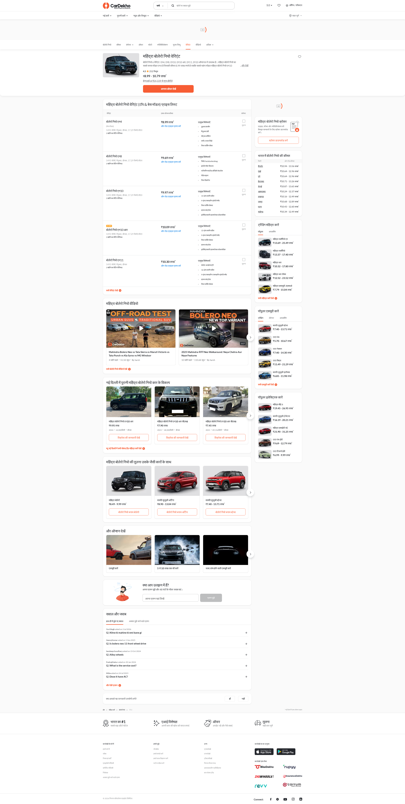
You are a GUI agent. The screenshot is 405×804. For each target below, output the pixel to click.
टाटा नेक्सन (277, 348)
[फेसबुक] (270, 799)
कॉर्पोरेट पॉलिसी (108, 768)
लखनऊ (261, 196)
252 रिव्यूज (153, 71)
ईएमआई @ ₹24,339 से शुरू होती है (157, 80)
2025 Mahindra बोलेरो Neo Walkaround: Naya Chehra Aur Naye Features (211, 354)
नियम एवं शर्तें (107, 758)
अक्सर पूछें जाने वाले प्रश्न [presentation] (139, 621)
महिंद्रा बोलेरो (114, 500)
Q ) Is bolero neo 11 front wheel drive (126, 643)
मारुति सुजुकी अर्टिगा (165, 500)
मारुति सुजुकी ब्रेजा (213, 500)
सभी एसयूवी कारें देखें (266, 384)
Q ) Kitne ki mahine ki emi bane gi (124, 632)
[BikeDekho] (264, 767)
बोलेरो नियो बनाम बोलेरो (128, 512)
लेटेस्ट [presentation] (271, 318)
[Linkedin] (300, 799)
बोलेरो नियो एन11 (114, 260)
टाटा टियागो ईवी (279, 451)
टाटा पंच (276, 337)
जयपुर (260, 201)
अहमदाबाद (262, 191)
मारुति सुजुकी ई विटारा (281, 416)
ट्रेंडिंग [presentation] (260, 318)
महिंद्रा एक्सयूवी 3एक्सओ (282, 285)
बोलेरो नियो (107, 44)
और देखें (245, 65)
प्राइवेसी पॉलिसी (108, 763)
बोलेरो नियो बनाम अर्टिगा (177, 512)
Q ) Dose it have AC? (117, 676)
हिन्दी (268, 5)
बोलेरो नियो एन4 (114, 121)
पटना (260, 206)
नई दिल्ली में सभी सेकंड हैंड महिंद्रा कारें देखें (125, 448)
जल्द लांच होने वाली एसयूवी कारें (218, 568)
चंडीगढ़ (260, 211)
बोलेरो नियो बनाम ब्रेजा (225, 512)
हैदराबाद (261, 181)
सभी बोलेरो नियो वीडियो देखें (116, 369)
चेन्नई (260, 186)
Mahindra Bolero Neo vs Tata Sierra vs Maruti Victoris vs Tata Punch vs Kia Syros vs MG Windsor (139, 354)
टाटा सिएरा (277, 360)
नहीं (243, 698)
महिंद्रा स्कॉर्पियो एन (280, 239)
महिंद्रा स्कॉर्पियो (279, 250)
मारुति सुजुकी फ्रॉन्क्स (281, 372)
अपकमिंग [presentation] (272, 231)
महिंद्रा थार (277, 262)
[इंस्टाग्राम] (293, 799)
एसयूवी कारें (113, 568)
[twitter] (277, 799)
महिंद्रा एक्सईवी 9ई (280, 427)
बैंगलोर (260, 166)
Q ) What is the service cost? (121, 665)
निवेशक (105, 772)
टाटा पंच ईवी (278, 439)
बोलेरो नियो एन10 (114, 191)
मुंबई (259, 171)
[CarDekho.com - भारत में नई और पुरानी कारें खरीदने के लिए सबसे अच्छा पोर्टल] (116, 5)
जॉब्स (104, 753)
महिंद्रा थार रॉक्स (279, 274)
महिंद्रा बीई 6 (278, 404)
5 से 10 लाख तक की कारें (167, 568)
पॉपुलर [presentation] (260, 231)
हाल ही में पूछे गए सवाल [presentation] (114, 621)
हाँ (230, 698)
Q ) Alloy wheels (115, 654)
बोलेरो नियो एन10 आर (117, 229)
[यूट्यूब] (285, 799)
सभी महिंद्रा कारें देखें (266, 298)
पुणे (259, 176)
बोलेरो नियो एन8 (114, 156)
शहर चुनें (295, 15)
